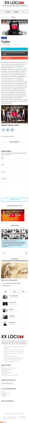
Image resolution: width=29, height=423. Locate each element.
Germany (3, 394)
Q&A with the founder (6, 369)
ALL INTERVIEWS (22, 416)
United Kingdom (5, 393)
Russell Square (6, 285)
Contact (24, 418)
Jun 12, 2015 (11, 297)
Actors (8, 11)
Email (3, 164)
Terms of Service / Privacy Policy (11, 418)
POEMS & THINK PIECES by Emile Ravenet (13, 351)
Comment (3, 178)
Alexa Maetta (12, 322)
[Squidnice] (5, 311)
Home (2, 17)
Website (3, 171)
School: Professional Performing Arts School (13, 53)
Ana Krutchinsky (6, 44)
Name (3, 157)
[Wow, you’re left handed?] (14, 278)
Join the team (4, 371)
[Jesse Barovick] (5, 305)
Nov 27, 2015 (11, 317)
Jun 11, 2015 (11, 324)
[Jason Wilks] (5, 318)
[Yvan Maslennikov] (5, 298)
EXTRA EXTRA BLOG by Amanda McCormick (14, 349)
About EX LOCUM (12, 416)
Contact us (3, 373)
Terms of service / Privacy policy (9, 375)
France (3, 391)
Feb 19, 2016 (11, 311)
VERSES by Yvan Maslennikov (10, 356)
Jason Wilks (12, 316)
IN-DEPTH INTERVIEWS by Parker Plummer (14, 358)
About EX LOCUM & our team (8, 368)
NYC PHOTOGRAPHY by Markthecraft (12, 359)
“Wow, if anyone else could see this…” (12, 283)
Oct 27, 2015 (11, 304)
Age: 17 (4, 49)
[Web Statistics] (3, 422)
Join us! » (10, 246)
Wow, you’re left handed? (9, 280)
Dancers (16, 11)
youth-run (19, 241)
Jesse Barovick (12, 302)
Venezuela (3, 396)
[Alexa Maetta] (5, 325)
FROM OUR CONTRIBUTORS (10, 361)
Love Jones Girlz (17, 67)
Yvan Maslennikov (13, 295)
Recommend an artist (6, 372)
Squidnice (11, 309)
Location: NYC (6, 58)
